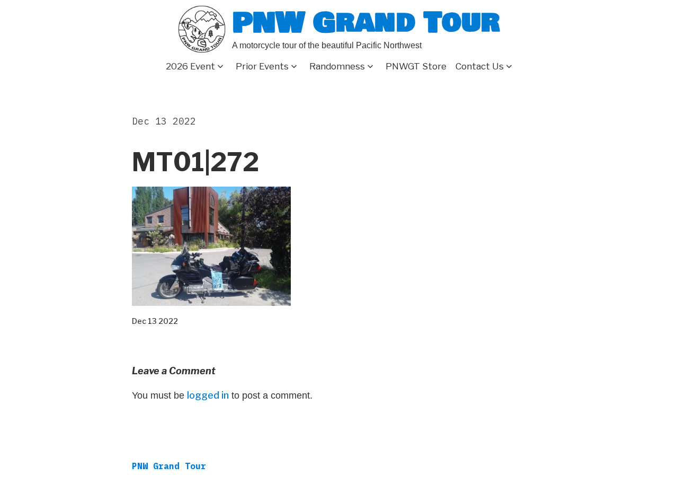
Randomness (337, 66)
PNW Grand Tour (366, 22)
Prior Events (262, 66)
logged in (208, 395)
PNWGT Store (416, 66)
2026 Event (190, 66)
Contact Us (480, 66)
